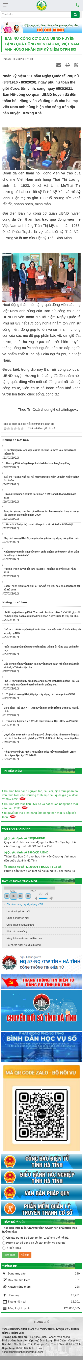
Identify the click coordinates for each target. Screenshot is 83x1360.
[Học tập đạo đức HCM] (41, 27)
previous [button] (7, 896)
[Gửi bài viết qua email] (59, 65)
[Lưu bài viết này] (77, 65)
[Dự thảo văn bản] (41, 1047)
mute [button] (36, 898)
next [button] (20, 896)
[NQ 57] (41, 963)
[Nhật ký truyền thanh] (41, 1208)
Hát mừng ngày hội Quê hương (23, 945)
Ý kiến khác (13, 1247)
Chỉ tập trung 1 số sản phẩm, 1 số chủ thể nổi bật (37, 1237)
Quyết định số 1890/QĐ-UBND (27, 845)
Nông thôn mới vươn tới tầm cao (24, 938)
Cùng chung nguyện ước (20, 925)
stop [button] (28, 896)
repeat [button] (40, 894)
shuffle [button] (46, 894)
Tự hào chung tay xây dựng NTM (25, 904)
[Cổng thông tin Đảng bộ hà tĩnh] (41, 982)
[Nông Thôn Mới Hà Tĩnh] (41, 5)
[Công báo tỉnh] (41, 1161)
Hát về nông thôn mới (18, 911)
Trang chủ (41, 1321)
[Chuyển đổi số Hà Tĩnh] (41, 1011)
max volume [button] (51, 898)
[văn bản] (41, 1193)
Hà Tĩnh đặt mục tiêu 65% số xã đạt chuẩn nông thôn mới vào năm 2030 (40, 801)
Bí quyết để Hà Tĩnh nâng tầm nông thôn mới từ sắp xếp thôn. (39, 810)
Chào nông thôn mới (17, 918)
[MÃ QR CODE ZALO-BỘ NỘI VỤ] (41, 1108)
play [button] (14, 896)
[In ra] (68, 65)
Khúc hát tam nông (16, 931)
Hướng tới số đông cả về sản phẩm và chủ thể (35, 1242)
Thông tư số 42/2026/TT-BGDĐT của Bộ (34, 859)
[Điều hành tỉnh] (41, 1177)
